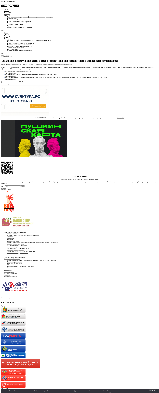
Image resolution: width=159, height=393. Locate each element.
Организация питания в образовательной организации (21, 251)
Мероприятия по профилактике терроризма (19, 27)
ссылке (96, 179)
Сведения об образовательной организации (15, 232)
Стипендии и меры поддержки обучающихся (18, 248)
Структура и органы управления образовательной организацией (23, 235)
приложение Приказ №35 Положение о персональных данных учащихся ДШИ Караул (32, 74)
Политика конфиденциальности (9, 298)
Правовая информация (13, 25)
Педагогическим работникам (14, 263)
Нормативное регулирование (14, 262)
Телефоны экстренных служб (15, 24)
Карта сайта (7, 275)
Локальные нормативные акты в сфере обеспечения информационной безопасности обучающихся (31, 260)
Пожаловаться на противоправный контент (19, 23)
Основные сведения (12, 233)
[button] (79, 30)
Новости (6, 11)
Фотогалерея (7, 12)
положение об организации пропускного (19, 71)
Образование (10, 238)
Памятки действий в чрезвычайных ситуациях (20, 20)
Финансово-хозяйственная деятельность (17, 245)
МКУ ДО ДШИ (10, 5)
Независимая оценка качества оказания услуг (15, 257)
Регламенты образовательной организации (19, 21)
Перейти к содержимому (8, 1)
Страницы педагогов (9, 272)
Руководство (10, 239)
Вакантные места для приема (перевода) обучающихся (20, 247)
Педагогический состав (13, 241)
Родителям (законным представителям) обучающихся (20, 266)
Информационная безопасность (12, 259)
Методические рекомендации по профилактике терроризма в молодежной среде (30, 17)
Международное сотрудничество (15, 250)
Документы (10, 236)
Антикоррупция (8, 270)
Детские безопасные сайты (14, 267)
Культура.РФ (120, 118)
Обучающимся (10, 265)
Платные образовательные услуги (15, 244)
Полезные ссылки (12, 18)
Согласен (152, 390)
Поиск (2, 55)
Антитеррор (7, 15)
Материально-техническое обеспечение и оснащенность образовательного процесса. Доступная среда (32, 242)
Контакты (7, 14)
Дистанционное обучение (10, 273)
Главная (6, 9)
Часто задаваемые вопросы (10, 276)
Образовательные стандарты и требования (17, 253)
